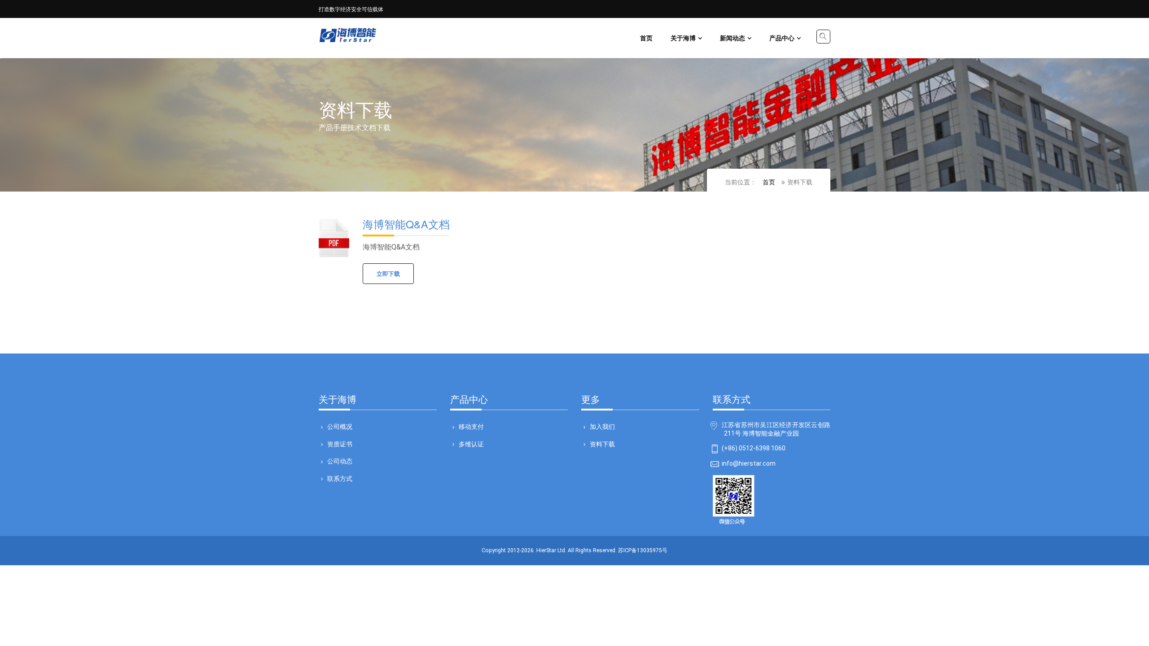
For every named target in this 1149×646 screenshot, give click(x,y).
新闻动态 (732, 37)
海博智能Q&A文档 (406, 223)
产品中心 (781, 37)
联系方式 (339, 478)
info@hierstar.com (749, 463)
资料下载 (602, 443)
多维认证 (471, 443)
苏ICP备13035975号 (642, 550)
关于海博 (683, 37)
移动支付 (471, 426)
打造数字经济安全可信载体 (351, 9)
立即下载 (388, 273)
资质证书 (339, 443)
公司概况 (339, 426)
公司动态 (339, 460)
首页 (646, 37)
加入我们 (602, 426)
